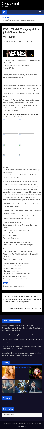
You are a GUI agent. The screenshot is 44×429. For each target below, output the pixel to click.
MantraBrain (22, 426)
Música (5, 403)
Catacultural (10, 3)
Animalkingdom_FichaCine (24, 367)
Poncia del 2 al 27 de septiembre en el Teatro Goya (19, 335)
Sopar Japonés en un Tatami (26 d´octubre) (24, 308)
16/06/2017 (9, 286)
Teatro (6, 283)
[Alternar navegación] (10, 12)
